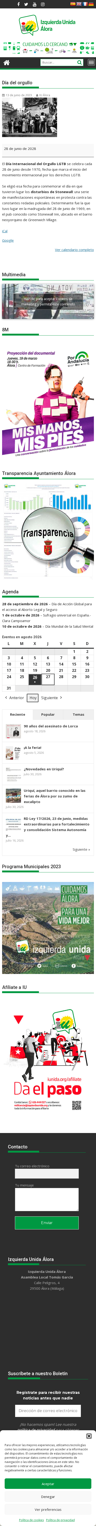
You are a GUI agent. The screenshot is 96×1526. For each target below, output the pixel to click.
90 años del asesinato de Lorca (51, 726)
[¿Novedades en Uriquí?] (13, 781)
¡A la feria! (32, 747)
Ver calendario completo (74, 249)
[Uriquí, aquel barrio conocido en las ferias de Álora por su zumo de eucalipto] (13, 802)
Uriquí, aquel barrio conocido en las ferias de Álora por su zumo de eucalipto (55, 796)
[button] (89, 1436)
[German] (91, 4)
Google (8, 240)
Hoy (33, 697)
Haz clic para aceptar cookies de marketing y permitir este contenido (48, 301)
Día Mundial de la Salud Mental (69, 626)
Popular (48, 714)
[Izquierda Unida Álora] (6, 62)
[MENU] (91, 62)
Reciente (17, 714)
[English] (79, 4)
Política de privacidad (60, 1520)
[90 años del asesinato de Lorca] (13, 738)
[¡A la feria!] (13, 759)
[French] (85, 4)
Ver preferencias (48, 1509)
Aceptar (48, 1483)
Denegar (48, 1496)
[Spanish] (73, 4)
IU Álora (44, 95)
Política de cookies (31, 1520)
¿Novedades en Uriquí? (44, 769)
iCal (4, 231)
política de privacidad (36, 1429)
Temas (78, 714)
